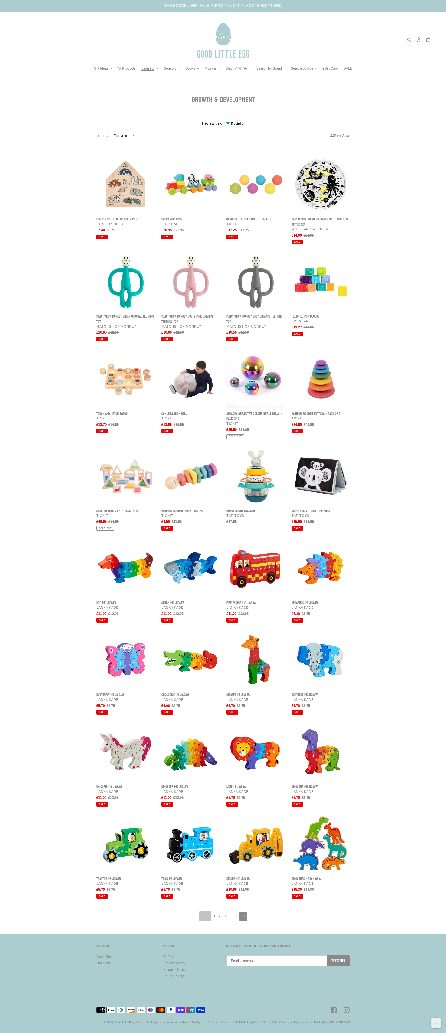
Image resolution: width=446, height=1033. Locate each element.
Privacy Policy (174, 963)
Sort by (102, 136)
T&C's (168, 957)
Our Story (103, 963)
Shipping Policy (175, 969)
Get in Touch (105, 957)
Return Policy (173, 976)
